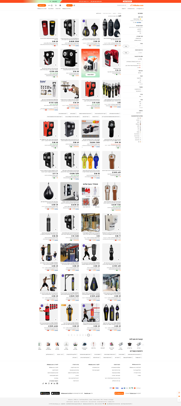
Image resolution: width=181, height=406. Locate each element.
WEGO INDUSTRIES (95, 106)
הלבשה (114, 13)
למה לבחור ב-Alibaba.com (135, 367)
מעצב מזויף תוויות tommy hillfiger (72, 116)
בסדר (126, 46)
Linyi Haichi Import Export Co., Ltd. (92, 176)
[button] (74, 5)
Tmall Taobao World (83, 399)
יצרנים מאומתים (95, 367)
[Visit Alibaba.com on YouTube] (46, 383)
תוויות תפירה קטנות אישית (109, 354)
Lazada (90, 399)
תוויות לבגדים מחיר (107, 357)
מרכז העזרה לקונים (75, 367)
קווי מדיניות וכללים (116, 380)
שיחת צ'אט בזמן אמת (74, 370)
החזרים (77, 375)
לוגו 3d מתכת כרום (62, 113)
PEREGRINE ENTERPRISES (52, 75)
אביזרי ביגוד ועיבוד (107, 13)
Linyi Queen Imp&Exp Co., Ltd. (93, 44)
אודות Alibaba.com (136, 364)
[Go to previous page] (91, 335)
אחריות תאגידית (137, 372)
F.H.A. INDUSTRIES (116, 73)
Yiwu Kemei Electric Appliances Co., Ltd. (49, 108)
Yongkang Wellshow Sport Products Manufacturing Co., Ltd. (69, 44)
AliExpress (70, 399)
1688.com (76, 399)
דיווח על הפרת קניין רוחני (74, 378)
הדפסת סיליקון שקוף (127, 357)
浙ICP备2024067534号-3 (126, 403)
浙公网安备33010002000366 (113, 403)
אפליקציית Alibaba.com (66, 393)
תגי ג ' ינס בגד (60, 354)
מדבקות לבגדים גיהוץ (84, 357)
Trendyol (105, 399)
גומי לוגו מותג (85, 116)
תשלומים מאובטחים (115, 367)
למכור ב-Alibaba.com (53, 367)
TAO (101, 399)
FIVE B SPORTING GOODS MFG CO (71, 177)
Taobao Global (96, 399)
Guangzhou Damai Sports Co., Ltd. (113, 105)
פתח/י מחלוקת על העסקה (73, 372)
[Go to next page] (68, 335)
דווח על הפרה (76, 380)
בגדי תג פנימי (95, 116)
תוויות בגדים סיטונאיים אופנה (85, 113)
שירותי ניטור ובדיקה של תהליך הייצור (112, 378)
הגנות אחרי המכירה (116, 375)
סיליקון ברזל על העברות (71, 354)
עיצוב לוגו (74, 357)
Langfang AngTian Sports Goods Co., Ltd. (112, 44)
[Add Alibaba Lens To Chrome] (119, 393)
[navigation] (133, 174)
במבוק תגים (72, 113)
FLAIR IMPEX (55, 176)
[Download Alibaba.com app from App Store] (55, 393)
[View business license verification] (103, 404)
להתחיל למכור (55, 370)
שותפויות (56, 378)
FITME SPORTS (54, 146)
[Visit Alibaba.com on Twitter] (51, 383)
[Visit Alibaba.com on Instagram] (49, 383)
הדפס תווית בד (97, 354)
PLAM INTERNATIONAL (115, 175)
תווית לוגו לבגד (96, 357)
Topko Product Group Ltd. (73, 106)
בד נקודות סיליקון (49, 354)
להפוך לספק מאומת (54, 375)
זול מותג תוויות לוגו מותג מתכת (134, 354)
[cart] (56, 5)
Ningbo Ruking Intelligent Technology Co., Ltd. (90, 145)
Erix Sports (118, 146)
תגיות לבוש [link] (98, 13)
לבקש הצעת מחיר (95, 370)
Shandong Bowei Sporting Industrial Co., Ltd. (48, 44)
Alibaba (119, 13)
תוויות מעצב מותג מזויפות (85, 354)
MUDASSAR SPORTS (116, 208)
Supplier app (87, 393)
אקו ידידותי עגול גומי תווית (100, 113)
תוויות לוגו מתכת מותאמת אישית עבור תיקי (110, 116)
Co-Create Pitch (137, 370)
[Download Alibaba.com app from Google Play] (45, 393)
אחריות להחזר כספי (116, 370)
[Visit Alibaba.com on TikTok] (43, 383)
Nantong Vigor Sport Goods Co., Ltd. (71, 207)
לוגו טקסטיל (138, 357)
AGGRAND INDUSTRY (74, 145)
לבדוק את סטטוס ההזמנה (53, 372)
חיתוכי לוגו (117, 357)
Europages (111, 399)
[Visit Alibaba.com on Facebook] (57, 383)
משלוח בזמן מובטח (116, 372)
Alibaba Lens (133, 393)
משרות (139, 375)
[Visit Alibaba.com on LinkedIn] (54, 383)
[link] (179, 392)
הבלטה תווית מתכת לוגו (114, 113)
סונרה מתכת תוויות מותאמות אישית (54, 116)
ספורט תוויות (121, 354)
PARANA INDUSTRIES (74, 74)
